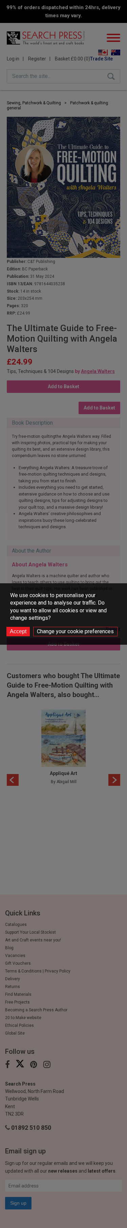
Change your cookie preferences (75, 631)
